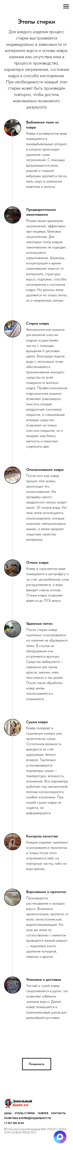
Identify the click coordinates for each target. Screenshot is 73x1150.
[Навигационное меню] (66, 6)
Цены (8, 1113)
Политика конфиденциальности (27, 1118)
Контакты (58, 1113)
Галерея (43, 1113)
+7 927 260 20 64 (14, 1123)
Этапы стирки (25, 1113)
